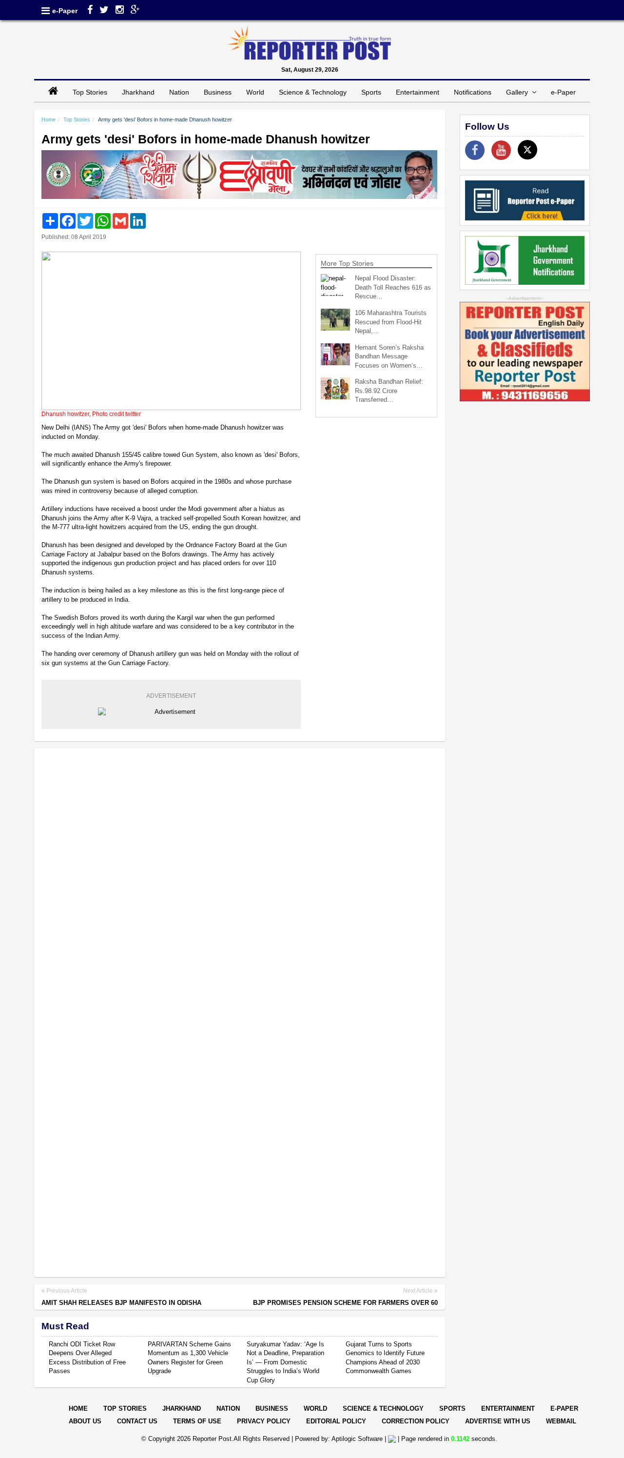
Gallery (519, 92)
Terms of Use (197, 1421)
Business (218, 92)
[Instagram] (119, 11)
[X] (527, 149)
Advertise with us (497, 1421)
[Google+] (135, 11)
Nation (179, 92)
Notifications (472, 92)
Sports (371, 92)
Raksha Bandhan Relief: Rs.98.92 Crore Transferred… (389, 390)
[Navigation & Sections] (45, 11)
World (255, 92)
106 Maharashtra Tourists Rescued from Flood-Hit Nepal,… (391, 322)
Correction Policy (415, 1421)
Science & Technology (313, 92)
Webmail (561, 1421)
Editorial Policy (336, 1421)
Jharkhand (138, 92)
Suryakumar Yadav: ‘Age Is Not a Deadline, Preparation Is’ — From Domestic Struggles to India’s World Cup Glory (285, 1362)
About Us (85, 1421)
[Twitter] (104, 11)
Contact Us (137, 1421)
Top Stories (90, 92)
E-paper (564, 1408)
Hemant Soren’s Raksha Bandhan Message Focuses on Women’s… (389, 356)
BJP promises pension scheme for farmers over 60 (345, 1302)
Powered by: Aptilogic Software (339, 1438)
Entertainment (417, 92)
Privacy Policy (264, 1421)
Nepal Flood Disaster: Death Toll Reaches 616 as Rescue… (393, 287)
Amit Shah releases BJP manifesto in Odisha (121, 1302)
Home (48, 119)
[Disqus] (239, 882)
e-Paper (65, 11)
